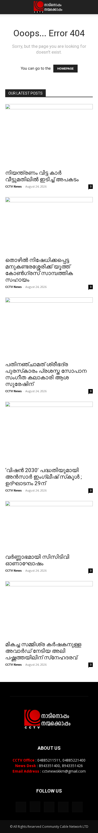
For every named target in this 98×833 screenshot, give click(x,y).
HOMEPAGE (65, 68)
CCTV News (13, 186)
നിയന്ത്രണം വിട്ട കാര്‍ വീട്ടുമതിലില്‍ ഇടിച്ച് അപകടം (42, 176)
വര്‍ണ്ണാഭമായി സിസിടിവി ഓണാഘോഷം (37, 560)
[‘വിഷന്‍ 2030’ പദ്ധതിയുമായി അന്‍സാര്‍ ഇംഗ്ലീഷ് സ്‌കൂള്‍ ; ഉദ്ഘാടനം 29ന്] (49, 432)
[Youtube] (77, 807)
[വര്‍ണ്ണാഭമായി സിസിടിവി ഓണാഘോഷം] (49, 526)
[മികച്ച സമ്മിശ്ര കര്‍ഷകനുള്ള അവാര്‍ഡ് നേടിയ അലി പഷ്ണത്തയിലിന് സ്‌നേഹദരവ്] (49, 609)
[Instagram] (35, 806)
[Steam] (49, 807)
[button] (9, 7)
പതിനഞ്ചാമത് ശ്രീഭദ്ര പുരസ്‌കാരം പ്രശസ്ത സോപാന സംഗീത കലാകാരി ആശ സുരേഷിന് (46, 374)
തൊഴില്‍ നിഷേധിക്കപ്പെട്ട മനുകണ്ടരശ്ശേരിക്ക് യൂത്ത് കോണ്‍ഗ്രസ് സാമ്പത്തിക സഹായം (39, 270)
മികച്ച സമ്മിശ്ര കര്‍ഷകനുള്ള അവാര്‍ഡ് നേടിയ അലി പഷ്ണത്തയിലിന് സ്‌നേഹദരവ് (43, 651)
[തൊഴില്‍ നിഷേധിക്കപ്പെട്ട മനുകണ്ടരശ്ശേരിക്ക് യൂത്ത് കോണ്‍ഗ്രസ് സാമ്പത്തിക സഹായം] (49, 225)
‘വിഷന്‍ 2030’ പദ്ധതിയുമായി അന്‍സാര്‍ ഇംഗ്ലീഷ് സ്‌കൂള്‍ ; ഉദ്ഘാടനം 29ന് (43, 477)
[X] (63, 807)
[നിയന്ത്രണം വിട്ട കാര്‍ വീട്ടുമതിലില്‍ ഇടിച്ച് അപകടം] (49, 135)
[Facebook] (21, 807)
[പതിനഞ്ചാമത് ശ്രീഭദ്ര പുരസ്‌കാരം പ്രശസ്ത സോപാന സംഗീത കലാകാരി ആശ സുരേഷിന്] (49, 327)
